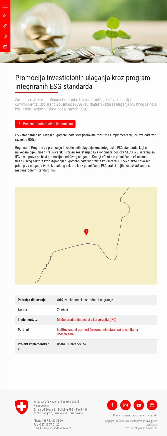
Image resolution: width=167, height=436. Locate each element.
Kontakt (152, 415)
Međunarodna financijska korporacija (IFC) (86, 320)
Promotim (151, 428)
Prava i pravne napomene (128, 415)
